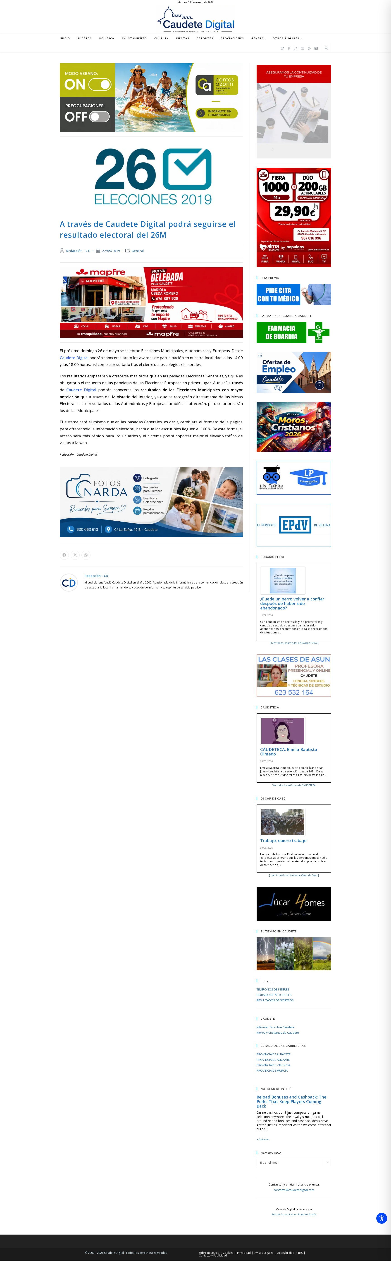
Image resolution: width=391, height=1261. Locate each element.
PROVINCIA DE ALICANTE (273, 1060)
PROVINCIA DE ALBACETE (274, 1054)
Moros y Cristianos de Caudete (278, 1032)
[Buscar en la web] (326, 47)
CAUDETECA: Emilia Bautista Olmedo (288, 752)
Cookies (228, 1253)
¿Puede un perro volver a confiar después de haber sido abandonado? (292, 603)
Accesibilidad (285, 1253)
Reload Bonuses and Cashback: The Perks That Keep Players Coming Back (292, 1101)
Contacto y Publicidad (213, 1255)
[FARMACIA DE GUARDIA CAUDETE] (294, 332)
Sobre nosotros (209, 1253)
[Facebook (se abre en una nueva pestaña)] (289, 47)
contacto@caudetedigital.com (294, 1190)
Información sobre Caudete (275, 1027)
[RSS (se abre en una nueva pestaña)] (309, 47)
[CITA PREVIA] (294, 294)
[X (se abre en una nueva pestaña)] (282, 47)
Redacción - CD (78, 251)
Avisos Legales (264, 1253)
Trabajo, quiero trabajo (283, 840)
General (138, 251)
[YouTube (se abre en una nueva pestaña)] (302, 47)
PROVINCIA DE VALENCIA (273, 1065)
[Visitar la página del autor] (69, 582)
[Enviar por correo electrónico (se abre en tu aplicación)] (316, 47)
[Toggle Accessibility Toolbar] (382, 1218)
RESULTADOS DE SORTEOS (275, 1000)
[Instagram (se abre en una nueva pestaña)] (295, 47)
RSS (300, 1253)
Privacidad (244, 1253)
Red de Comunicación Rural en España (294, 1214)
